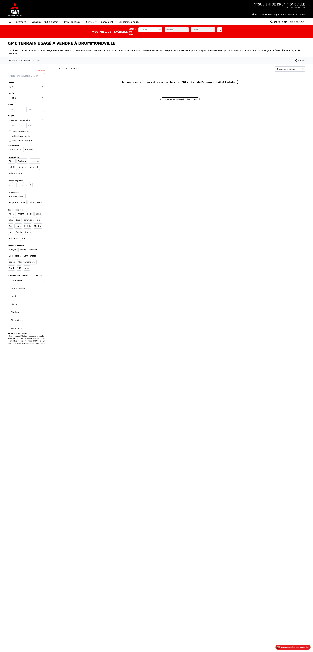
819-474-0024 (280, 22)
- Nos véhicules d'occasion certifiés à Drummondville (28, 343)
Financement (106, 22)
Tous (37, 275)
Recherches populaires (17, 333)
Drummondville (18, 288)
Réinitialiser (40, 70)
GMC (31, 60)
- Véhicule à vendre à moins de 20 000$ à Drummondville (30, 341)
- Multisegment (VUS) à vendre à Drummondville (27, 338)
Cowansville (16, 280)
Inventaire (21, 22)
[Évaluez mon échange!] (219, 29)
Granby (14, 296)
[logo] (15, 9)
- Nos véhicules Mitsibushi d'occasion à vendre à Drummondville (33, 336)
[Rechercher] (271, 21)
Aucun (42, 275)
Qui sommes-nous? (129, 22)
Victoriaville (16, 328)
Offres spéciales (72, 22)
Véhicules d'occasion (20, 60)
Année (10, 104)
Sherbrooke (16, 312)
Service (90, 22)
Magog (14, 304)
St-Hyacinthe (17, 320)
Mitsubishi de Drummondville (278, 4)
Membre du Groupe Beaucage (295, 7)
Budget (11, 115)
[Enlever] (62, 68)
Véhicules (36, 22)
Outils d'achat (51, 22)
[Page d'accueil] (9, 61)
